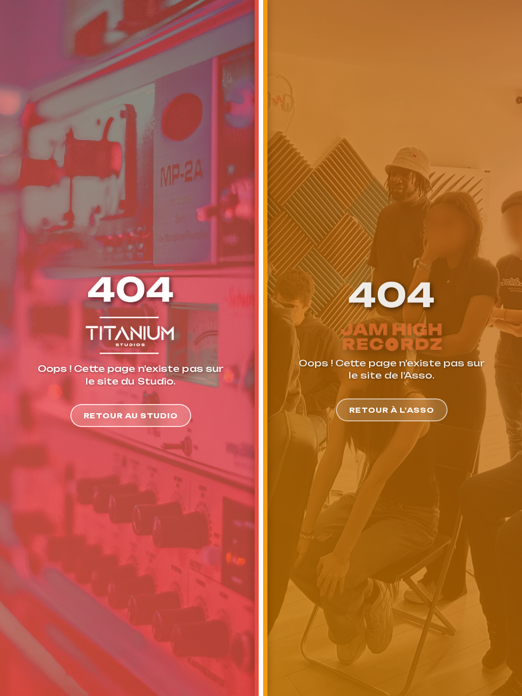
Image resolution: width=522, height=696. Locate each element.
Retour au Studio (131, 415)
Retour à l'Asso (391, 410)
